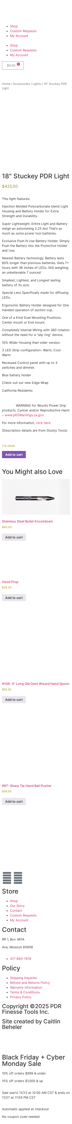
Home (6, 84)
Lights (37, 84)
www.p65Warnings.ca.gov (24, 415)
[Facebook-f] (7, 878)
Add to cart (14, 455)
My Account (19, 36)
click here (43, 423)
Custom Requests (23, 31)
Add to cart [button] (14, 537)
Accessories (21, 84)
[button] (36, 40)
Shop (14, 26)
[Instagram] (18, 878)
